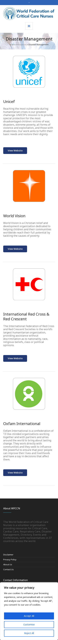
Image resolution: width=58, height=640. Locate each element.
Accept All (29, 615)
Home (12, 44)
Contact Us (8, 569)
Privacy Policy (9, 559)
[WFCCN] (29, 13)
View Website (15, 150)
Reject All (29, 633)
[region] (29, 611)
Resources (22, 44)
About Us (7, 564)
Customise (29, 624)
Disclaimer (8, 554)
